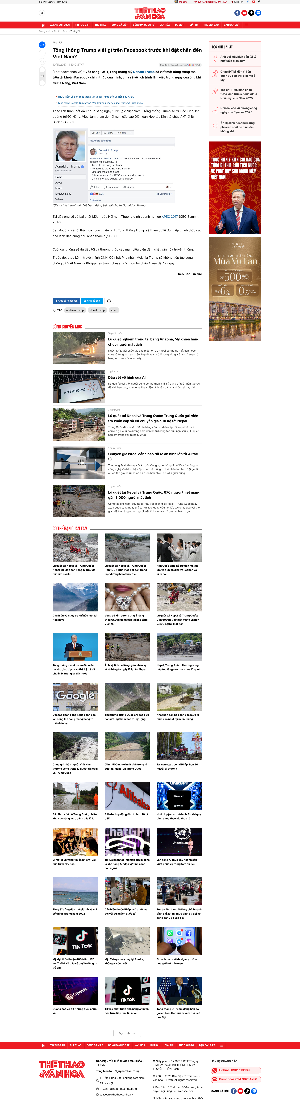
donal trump (97, 310)
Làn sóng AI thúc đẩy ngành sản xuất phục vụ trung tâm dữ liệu (177, 862)
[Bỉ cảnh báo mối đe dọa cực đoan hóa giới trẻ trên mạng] (179, 941)
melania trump (75, 310)
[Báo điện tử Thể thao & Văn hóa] (150, 13)
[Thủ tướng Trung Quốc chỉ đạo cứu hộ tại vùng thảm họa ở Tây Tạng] (127, 697)
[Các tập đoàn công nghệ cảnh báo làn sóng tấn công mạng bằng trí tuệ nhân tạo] (75, 697)
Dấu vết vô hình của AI (127, 377)
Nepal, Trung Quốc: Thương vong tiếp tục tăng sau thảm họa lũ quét (178, 667)
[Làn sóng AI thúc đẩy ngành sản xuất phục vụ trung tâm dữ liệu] (179, 842)
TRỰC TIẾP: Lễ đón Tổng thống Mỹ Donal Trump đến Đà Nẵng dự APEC (96, 96)
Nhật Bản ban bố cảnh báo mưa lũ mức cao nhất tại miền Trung (178, 717)
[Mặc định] (42, 76)
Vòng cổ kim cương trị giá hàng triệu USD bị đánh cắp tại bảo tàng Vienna (126, 620)
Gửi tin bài (239, 2)
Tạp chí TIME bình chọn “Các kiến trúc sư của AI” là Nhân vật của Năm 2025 (238, 94)
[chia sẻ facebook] (42, 53)
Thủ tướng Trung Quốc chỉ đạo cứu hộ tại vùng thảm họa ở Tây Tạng (127, 717)
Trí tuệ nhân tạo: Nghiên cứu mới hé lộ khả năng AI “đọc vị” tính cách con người (127, 864)
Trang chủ (44, 31)
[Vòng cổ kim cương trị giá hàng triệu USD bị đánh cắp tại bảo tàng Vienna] (127, 597)
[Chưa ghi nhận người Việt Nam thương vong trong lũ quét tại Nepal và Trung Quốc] (75, 746)
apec (114, 310)
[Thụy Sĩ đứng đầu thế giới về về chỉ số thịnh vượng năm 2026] (75, 891)
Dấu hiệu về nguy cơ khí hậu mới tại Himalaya (75, 617)
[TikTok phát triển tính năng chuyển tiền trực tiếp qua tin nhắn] (127, 991)
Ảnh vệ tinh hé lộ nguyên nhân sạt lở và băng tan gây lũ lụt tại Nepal (126, 667)
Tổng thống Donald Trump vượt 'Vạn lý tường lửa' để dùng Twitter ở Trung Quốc (100, 103)
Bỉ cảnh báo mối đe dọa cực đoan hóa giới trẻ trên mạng (177, 961)
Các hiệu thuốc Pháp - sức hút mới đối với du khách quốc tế (126, 911)
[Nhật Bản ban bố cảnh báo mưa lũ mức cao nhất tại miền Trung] (179, 697)
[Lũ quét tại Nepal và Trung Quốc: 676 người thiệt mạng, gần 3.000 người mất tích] (79, 501)
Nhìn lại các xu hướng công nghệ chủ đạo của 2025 (238, 110)
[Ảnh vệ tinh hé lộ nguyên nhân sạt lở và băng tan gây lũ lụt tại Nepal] (127, 647)
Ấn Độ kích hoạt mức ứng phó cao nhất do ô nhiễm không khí (237, 127)
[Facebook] (247, 2)
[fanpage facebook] (237, 13)
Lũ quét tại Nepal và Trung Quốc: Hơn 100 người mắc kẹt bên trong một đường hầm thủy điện (126, 570)
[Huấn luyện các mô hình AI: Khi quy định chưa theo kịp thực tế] (179, 796)
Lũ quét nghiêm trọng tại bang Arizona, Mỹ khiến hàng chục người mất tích (153, 342)
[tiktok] (251, 13)
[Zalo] (258, 13)
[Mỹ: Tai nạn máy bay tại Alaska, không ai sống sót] (127, 941)
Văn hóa (165, 25)
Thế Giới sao (211, 25)
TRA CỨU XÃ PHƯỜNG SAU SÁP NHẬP (210, 2)
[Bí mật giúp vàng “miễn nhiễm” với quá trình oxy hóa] (75, 842)
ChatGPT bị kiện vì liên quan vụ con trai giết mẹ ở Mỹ (237, 76)
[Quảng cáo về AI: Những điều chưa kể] (75, 991)
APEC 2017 (170, 217)
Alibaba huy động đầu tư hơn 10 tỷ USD (126, 816)
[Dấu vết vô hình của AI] (79, 386)
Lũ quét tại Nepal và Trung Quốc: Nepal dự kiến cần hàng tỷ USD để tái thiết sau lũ (74, 570)
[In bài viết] (42, 61)
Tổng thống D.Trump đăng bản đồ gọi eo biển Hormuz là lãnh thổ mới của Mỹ (178, 1013)
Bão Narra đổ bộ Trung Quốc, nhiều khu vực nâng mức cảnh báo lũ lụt (75, 816)
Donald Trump (144, 72)
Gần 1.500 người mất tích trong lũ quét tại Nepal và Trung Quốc (126, 766)
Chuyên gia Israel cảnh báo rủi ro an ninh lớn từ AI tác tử (153, 456)
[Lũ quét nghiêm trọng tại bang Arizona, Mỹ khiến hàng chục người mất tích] (79, 348)
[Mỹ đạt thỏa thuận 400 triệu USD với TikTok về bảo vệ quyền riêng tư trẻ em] (75, 941)
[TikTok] (260, 2)
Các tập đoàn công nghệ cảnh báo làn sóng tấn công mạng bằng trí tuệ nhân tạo (74, 719)
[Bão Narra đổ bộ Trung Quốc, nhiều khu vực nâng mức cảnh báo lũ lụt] (75, 796)
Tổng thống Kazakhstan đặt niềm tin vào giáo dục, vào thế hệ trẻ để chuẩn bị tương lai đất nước (74, 669)
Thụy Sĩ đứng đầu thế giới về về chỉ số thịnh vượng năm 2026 (75, 911)
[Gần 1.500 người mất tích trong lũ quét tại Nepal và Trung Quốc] (127, 746)
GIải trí (193, 25)
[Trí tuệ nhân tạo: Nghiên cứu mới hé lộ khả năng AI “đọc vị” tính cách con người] (127, 842)
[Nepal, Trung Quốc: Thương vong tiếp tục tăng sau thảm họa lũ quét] (179, 647)
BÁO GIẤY (182, 2)
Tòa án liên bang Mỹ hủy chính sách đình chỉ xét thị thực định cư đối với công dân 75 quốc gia (179, 913)
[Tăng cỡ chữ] (42, 69)
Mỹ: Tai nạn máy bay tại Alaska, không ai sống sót (124, 961)
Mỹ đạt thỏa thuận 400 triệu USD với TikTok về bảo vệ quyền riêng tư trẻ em (75, 963)
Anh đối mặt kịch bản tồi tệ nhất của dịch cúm (238, 58)
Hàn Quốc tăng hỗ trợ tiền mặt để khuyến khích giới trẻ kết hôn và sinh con (177, 570)
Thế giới (75, 31)
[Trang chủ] (43, 25)
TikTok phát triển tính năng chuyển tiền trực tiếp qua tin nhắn (127, 1011)
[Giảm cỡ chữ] (42, 83)
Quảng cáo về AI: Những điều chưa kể (75, 1011)
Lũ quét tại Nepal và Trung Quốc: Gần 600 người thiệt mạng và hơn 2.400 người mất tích (178, 620)
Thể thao (100, 25)
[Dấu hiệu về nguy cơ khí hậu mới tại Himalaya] (75, 597)
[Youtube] (253, 2)
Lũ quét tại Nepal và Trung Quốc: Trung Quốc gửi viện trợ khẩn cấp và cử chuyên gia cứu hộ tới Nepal (153, 418)
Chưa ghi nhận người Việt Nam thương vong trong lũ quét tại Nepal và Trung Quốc (75, 768)
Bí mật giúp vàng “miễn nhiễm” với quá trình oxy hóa (74, 862)
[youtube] (244, 13)
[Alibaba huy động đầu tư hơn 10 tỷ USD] (127, 796)
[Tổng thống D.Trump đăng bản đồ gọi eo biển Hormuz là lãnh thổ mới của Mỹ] (179, 991)
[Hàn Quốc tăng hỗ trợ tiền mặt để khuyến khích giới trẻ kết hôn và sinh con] (179, 547)
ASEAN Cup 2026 (60, 25)
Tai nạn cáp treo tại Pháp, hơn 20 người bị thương (177, 766)
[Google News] (180, 66)
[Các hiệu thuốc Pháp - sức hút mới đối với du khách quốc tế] (127, 891)
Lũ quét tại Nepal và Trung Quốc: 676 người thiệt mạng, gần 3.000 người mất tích (154, 495)
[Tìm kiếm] (42, 13)
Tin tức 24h (82, 25)
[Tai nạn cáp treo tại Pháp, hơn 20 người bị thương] (179, 746)
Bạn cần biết (232, 25)
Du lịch (179, 25)
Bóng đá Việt (120, 25)
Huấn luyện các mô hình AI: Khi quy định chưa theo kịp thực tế (179, 816)
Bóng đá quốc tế (143, 25)
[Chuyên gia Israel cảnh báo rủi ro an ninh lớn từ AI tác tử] (79, 463)
